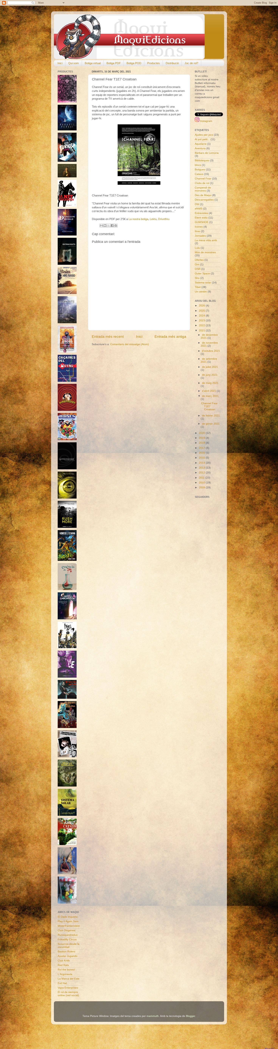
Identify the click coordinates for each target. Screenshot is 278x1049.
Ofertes (199, 260)
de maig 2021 (210, 383)
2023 (202, 320)
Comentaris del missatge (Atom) (129, 344)
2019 (202, 437)
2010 (202, 482)
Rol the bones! (66, 969)
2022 (202, 325)
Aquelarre (201, 143)
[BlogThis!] (105, 225)
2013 (202, 467)
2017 (202, 447)
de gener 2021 (211, 423)
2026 (202, 305)
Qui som (73, 63)
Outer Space (202, 273)
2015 (202, 457)
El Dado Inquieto (68, 916)
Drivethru (163, 219)
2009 (202, 487)
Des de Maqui (203, 195)
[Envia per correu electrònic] (101, 225)
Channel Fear (203, 178)
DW (197, 204)
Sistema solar (203, 282)
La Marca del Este (68, 978)
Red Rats (63, 965)
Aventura (200, 148)
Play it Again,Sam (68, 921)
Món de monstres (205, 252)
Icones (199, 226)
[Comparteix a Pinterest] (116, 225)
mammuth (153, 1016)
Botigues (200, 169)
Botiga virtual (93, 63)
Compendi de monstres (203, 189)
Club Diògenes (66, 930)
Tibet (198, 287)
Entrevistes (201, 213)
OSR (197, 269)
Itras (197, 231)
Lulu (197, 247)
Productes (153, 63)
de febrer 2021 (211, 415)
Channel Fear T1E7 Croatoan (209, 406)
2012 (202, 472)
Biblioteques (202, 160)
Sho (197, 278)
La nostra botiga (138, 219)
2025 (202, 310)
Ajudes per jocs (204, 134)
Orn (197, 264)
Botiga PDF (113, 63)
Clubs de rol (202, 183)
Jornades (200, 235)
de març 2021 (210, 396)
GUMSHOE (201, 222)
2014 (202, 462)
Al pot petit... (202, 139)
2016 (202, 452)
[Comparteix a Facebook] (112, 225)
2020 (202, 433)
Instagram (205, 121)
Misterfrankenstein (69, 925)
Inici (59, 63)
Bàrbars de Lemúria (207, 153)
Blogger (190, 1016)
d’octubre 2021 (211, 350)
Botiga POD (134, 63)
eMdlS (198, 208)
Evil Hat (62, 983)
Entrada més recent (108, 337)
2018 (202, 442)
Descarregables (204, 199)
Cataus (199, 174)
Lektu (153, 219)
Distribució (172, 63)
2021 (202, 330)
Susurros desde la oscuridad (68, 945)
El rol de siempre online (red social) (68, 994)
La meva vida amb (206, 240)
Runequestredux (68, 935)
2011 (202, 477)
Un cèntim (201, 291)
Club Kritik (64, 960)
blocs (198, 165)
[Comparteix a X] (108, 225)
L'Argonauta (65, 974)
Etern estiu (201, 217)
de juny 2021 (209, 374)
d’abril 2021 (209, 390)
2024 (202, 315)
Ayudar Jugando (67, 956)
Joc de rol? (191, 63)
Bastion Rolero (66, 951)
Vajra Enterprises (68, 987)
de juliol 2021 (210, 367)
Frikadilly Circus (67, 939)
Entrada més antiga (170, 337)
